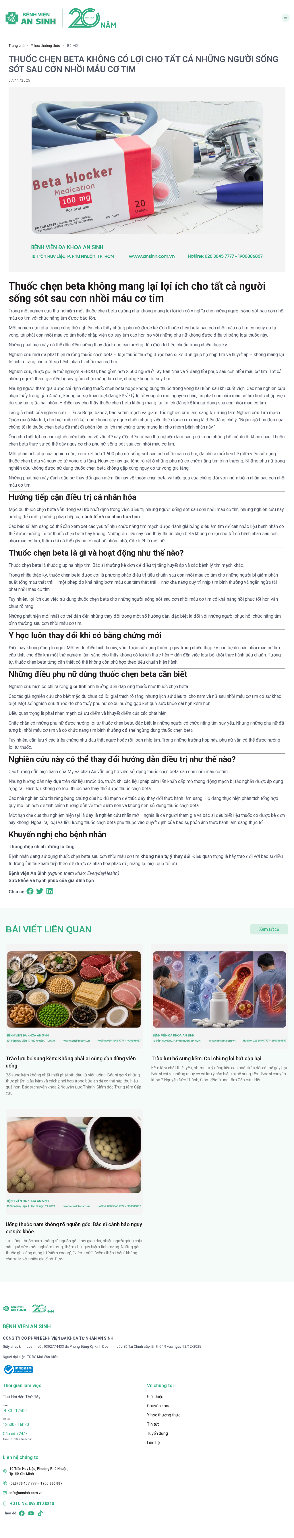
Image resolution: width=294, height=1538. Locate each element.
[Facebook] (21, 1513)
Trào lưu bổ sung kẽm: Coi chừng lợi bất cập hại (206, 1058)
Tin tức (153, 1424)
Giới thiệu (155, 1396)
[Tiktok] (40, 1513)
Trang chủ (17, 46)
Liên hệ (153, 1442)
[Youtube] (31, 1513)
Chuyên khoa (159, 1405)
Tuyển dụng (157, 1433)
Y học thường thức (45, 46)
